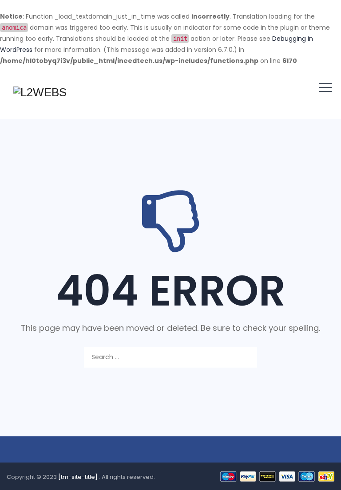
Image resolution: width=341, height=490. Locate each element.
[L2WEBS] (40, 93)
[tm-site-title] (78, 477)
